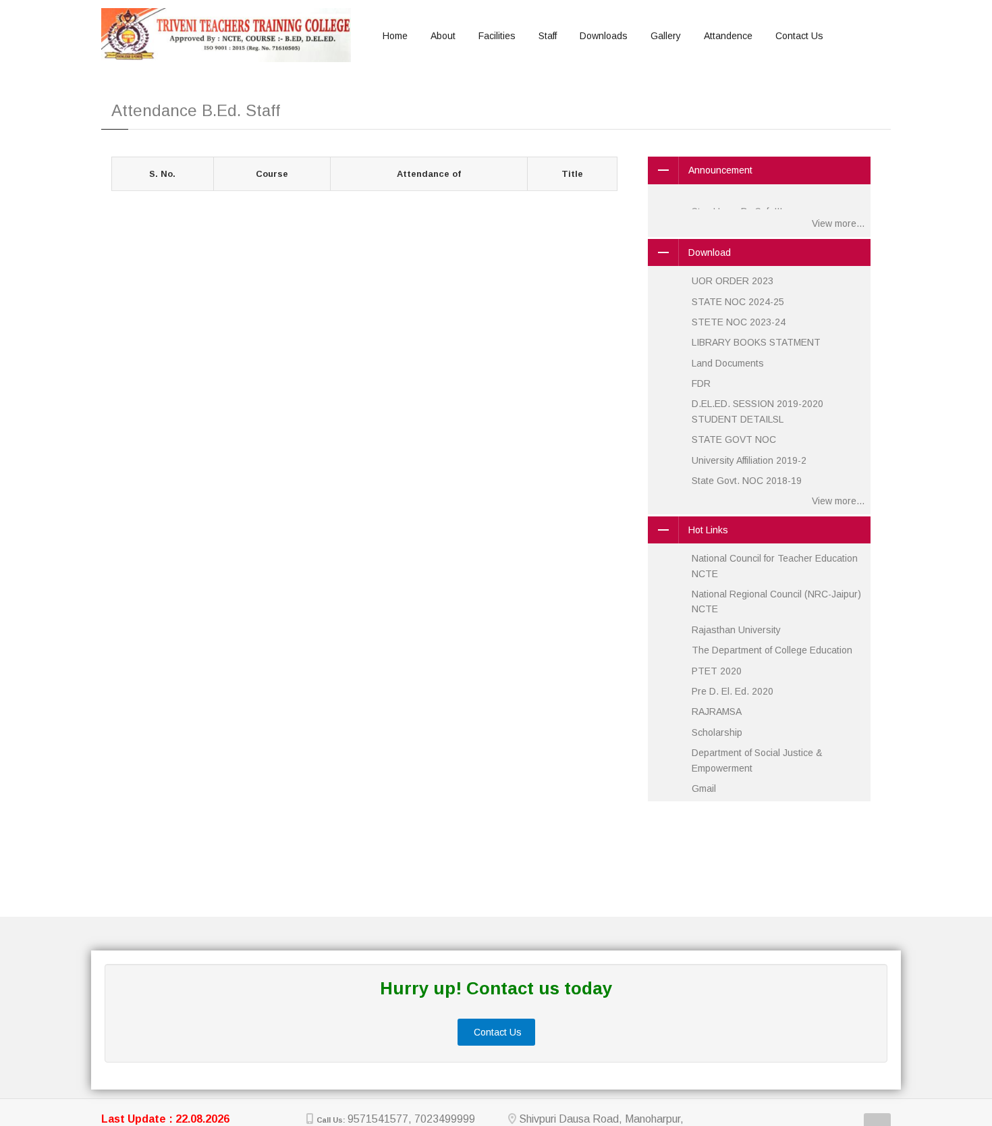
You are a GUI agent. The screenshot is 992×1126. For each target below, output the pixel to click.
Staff (548, 35)
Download (709, 252)
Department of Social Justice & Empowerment (757, 760)
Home (395, 35)
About (443, 35)
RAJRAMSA (717, 711)
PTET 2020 (717, 671)
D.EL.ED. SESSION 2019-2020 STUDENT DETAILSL (757, 411)
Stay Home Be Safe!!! (737, 197)
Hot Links (708, 530)
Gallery (666, 35)
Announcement (720, 170)
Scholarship (717, 732)
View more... (838, 223)
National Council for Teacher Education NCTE (775, 566)
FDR (701, 383)
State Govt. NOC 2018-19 (747, 480)
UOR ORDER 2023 (732, 280)
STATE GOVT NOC (734, 439)
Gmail (704, 788)
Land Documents (728, 363)
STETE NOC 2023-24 (739, 322)
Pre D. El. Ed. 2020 (732, 691)
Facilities (497, 35)
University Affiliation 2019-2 (749, 460)
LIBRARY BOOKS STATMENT (756, 342)
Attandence (728, 35)
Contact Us (799, 35)
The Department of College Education (772, 650)
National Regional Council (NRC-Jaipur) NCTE (776, 601)
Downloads (604, 35)
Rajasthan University (736, 629)
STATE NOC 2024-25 (738, 301)
